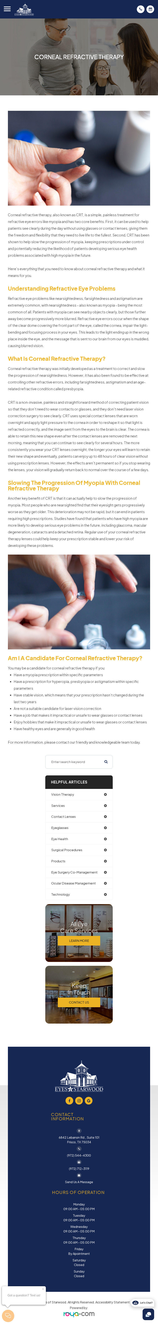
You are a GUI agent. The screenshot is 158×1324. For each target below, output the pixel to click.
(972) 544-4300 (79, 1155)
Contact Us (79, 1002)
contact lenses (63, 817)
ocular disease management (73, 883)
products (58, 861)
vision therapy (62, 794)
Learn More (79, 941)
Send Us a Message (79, 1182)
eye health (59, 839)
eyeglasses (59, 828)
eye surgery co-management (74, 872)
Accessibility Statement (112, 1302)
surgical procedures (66, 850)
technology (60, 894)
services (58, 806)
